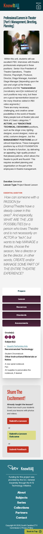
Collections (21, 10)
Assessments (21, 323)
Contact (21, 517)
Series (21, 502)
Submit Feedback (18, 449)
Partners (21, 512)
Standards (21, 315)
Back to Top (32, 531)
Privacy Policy (27, 528)
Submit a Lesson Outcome (18, 435)
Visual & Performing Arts (17, 346)
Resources (21, 307)
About (21, 492)
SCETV (13, 468)
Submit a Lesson (18, 421)
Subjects (21, 497)
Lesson (21, 299)
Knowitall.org (11, 6)
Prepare (21, 291)
